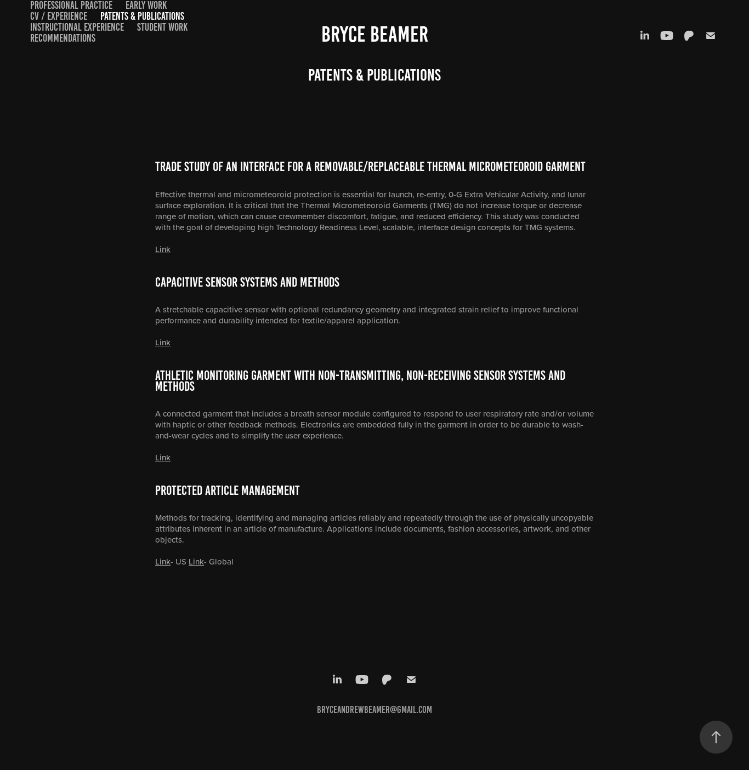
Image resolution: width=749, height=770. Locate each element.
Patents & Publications (142, 16)
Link (163, 249)
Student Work (162, 27)
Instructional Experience (77, 27)
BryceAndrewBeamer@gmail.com (374, 709)
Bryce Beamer (374, 34)
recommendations (62, 38)
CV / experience (58, 16)
